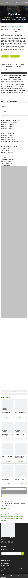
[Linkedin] (8, 542)
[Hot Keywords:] (25, 488)
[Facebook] (2, 542)
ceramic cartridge (5, 513)
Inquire (5, 56)
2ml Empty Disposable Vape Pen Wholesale (7, 413)
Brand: (15, 64)
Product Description (6, 73)
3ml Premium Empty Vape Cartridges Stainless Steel (20, 457)
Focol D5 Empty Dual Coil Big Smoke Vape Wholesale (20, 413)
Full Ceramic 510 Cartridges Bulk (7, 457)
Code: (3, 68)
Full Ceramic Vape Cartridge (13, 518)
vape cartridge (14, 516)
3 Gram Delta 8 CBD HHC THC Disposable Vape (7, 435)
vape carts (19, 513)
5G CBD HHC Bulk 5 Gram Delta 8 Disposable (19, 435)
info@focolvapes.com (9, 500)
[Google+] (5, 542)
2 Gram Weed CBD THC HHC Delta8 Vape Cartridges (20, 479)
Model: (4, 64)
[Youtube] (12, 542)
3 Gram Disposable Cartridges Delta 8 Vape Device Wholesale (7, 479)
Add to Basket (15, 56)
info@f (4, 565)
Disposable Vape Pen (5, 516)
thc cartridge (13, 513)
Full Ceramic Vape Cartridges (15, 514)
